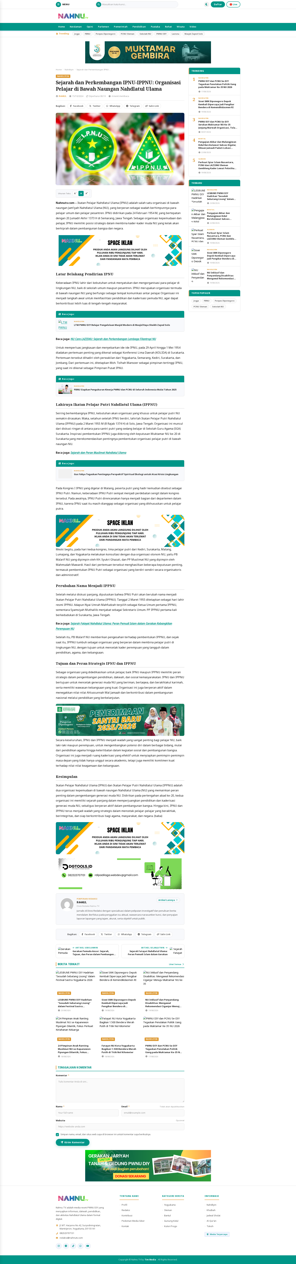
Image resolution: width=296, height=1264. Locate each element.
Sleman (202, 159)
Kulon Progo (170, 1226)
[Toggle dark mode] (206, 4)
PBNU (87, 33)
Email (152, 1106)
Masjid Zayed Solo (194, 33)
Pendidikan (139, 26)
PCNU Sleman (127, 33)
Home (61, 26)
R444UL (62, 96)
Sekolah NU (145, 33)
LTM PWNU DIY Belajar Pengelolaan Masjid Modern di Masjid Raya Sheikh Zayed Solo (122, 324)
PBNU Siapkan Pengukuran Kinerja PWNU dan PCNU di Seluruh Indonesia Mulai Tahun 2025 (125, 389)
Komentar (62, 1075)
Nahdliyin (69, 69)
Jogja (76, 33)
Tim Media (150, 1259)
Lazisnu (175, 33)
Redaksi (126, 1210)
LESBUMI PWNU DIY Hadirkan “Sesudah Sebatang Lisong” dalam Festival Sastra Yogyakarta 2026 (75, 1004)
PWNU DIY (161, 33)
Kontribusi (127, 1215)
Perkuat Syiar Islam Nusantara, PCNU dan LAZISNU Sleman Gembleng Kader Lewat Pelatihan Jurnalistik (217, 167)
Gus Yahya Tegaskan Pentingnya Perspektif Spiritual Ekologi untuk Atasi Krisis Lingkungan (126, 474)
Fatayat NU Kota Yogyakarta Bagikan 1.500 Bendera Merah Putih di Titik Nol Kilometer (119, 1049)
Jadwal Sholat (213, 1215)
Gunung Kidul (171, 1220)
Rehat (168, 26)
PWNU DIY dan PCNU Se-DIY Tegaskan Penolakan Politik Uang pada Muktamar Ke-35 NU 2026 (163, 1050)
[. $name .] (59, 1246)
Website (120, 1120)
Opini (90, 26)
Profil (124, 1204)
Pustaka (155, 26)
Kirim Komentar (74, 1142)
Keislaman (76, 26)
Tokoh (210, 1226)
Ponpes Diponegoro (105, 33)
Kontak (125, 1226)
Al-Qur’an (211, 1220)
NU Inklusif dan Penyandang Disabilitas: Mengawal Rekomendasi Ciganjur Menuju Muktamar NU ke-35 (163, 1004)
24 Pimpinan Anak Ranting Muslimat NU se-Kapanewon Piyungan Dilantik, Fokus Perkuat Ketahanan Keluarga (75, 1050)
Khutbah (211, 1210)
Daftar (218, 4)
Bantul (202, 139)
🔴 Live (233, 4)
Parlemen (103, 26)
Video (193, 26)
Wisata (181, 26)
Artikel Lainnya (166, 900)
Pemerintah (120, 26)
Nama (60, 1106)
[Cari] (98, 4)
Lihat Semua (175, 964)
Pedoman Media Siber (133, 1220)
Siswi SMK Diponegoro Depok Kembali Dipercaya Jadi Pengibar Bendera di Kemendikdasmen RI (119, 1004)
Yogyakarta (170, 1204)
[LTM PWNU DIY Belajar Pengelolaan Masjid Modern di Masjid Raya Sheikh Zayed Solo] (65, 324)
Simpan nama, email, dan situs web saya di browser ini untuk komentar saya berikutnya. (105, 1134)
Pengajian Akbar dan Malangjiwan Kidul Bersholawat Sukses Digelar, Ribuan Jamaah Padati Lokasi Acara (217, 146)
